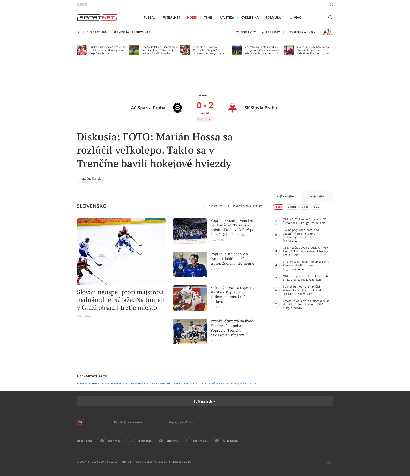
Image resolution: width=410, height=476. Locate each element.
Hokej (192, 18)
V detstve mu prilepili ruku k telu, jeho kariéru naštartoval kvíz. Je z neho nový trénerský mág (262, 50)
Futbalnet (171, 18)
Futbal (149, 18)
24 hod (292, 207)
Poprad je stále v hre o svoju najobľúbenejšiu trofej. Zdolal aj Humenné (232, 259)
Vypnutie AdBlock (181, 422)
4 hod (278, 207)
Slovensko (113, 383)
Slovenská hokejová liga (247, 206)
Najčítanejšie (285, 196)
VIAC (297, 18)
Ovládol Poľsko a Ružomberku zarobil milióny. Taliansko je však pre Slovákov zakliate (159, 50)
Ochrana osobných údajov (151, 461)
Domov (82, 383)
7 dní (305, 207)
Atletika (227, 18)
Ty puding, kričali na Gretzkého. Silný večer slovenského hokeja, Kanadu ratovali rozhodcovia (210, 50)
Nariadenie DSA (181, 461)
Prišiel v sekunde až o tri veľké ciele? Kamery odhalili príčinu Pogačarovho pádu (107, 50)
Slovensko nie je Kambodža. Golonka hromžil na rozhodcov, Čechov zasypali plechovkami (312, 50)
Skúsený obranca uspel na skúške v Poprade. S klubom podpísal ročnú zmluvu (233, 294)
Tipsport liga (214, 206)
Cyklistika (250, 18)
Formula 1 (275, 18)
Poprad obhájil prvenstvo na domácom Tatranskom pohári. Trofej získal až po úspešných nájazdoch (232, 227)
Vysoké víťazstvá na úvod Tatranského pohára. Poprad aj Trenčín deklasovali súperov (232, 328)
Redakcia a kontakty (128, 422)
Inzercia (126, 461)
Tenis (208, 18)
